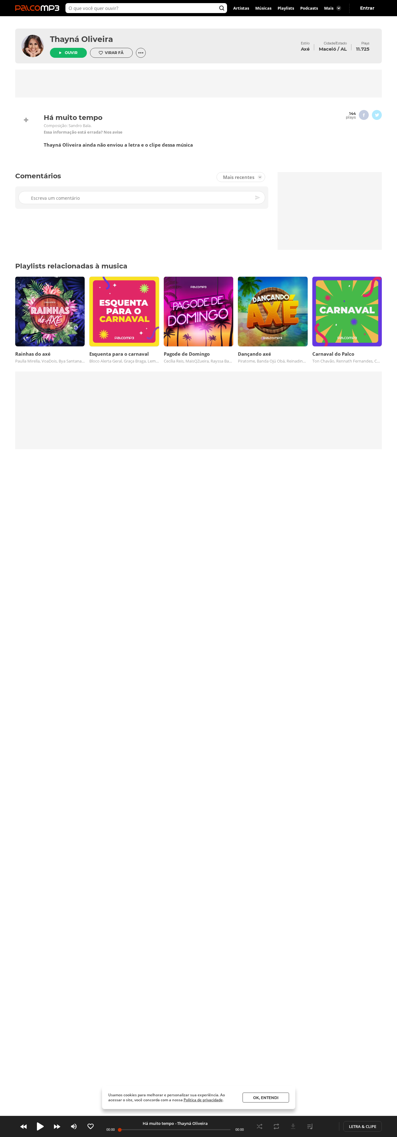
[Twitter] (377, 115)
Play (40, 1126)
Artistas (241, 8)
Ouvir (71, 52)
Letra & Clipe (362, 1126)
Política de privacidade (203, 1100)
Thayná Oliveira (81, 39)
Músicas (263, 8)
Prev (23, 1126)
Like (90, 1126)
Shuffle (259, 1126)
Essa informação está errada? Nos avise (83, 132)
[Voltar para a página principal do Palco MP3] (38, 8)
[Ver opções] (141, 53)
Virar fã (114, 52)
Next (57, 1126)
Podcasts (309, 8)
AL (344, 49)
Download (293, 1126)
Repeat (276, 1126)
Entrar (367, 8)
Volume (73, 1126)
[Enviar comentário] (258, 197)
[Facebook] (364, 115)
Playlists (286, 8)
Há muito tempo (158, 1123)
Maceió (327, 49)
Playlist (309, 1126)
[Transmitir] (326, 1126)
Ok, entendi (266, 1097)
